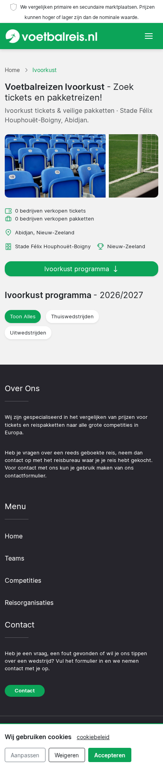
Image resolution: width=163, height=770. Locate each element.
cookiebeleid (93, 737)
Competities (23, 580)
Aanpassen (25, 755)
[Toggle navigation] (148, 36)
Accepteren (109, 755)
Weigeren (67, 755)
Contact (25, 691)
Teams (14, 558)
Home (14, 536)
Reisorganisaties (29, 602)
